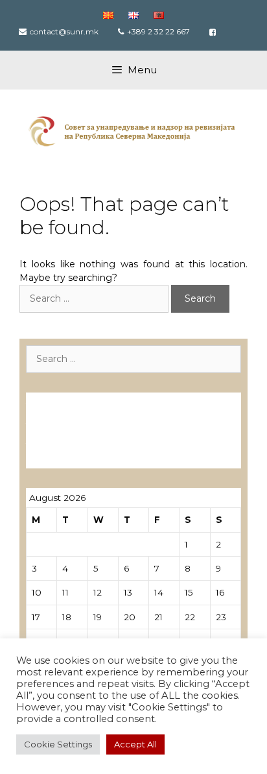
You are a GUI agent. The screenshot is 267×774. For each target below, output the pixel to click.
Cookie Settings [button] (58, 744)
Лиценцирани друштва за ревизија (129, 400)
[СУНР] (133, 130)
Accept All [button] (135, 744)
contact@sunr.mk (64, 31)
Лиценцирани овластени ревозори (130, 419)
